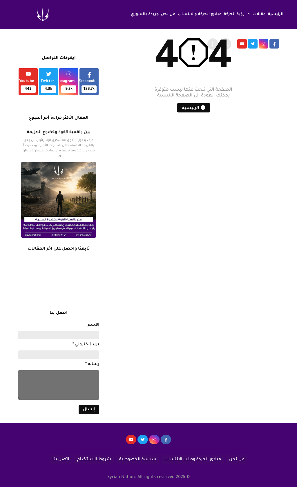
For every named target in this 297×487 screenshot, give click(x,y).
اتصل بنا (60, 459)
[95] (131, 442)
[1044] (142, 442)
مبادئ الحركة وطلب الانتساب (192, 459)
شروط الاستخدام (94, 459)
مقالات (259, 14)
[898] (154, 442)
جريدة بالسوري (145, 14)
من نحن (168, 14)
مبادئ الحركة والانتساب (200, 14)
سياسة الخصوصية (137, 459)
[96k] (166, 442)
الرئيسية (275, 14)
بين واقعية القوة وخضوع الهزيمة (58, 132)
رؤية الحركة (234, 14)
